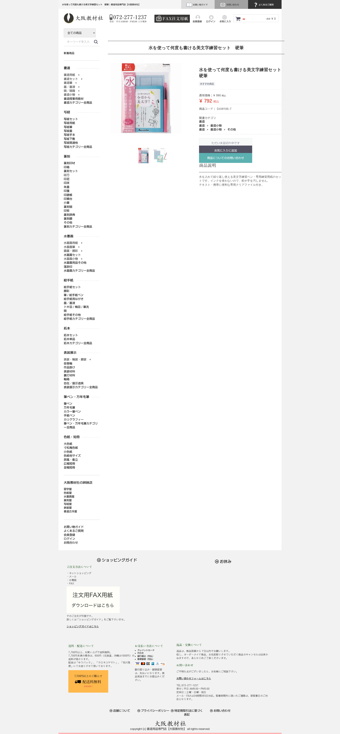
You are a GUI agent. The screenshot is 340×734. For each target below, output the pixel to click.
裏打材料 (69, 375)
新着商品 (69, 53)
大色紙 (68, 444)
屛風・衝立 (71, 459)
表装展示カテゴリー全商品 (81, 387)
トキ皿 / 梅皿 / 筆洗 (76, 307)
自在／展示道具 (74, 383)
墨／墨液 (69, 303)
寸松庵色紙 (71, 447)
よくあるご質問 (266, 5)
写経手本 (69, 135)
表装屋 (68, 507)
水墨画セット (72, 255)
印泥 (66, 179)
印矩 (66, 210)
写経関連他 (71, 143)
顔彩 (66, 291)
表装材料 (69, 371)
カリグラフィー (74, 419)
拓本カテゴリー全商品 (78, 343)
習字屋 (68, 489)
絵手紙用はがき (74, 299)
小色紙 (68, 451)
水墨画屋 (69, 496)
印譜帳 (68, 195)
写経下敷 (69, 139)
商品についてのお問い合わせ (225, 158)
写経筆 (68, 127)
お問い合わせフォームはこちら (193, 678)
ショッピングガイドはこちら (83, 626)
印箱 (66, 167)
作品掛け (69, 367)
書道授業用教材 (74, 98)
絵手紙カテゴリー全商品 (79, 318)
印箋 (66, 191)
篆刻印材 (69, 163)
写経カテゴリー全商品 (78, 147)
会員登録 (69, 535)
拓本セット (71, 335)
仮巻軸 (68, 363)
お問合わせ (71, 542)
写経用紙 (69, 123)
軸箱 (66, 379)
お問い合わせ (232, 5)
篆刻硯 (68, 207)
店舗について (121, 710)
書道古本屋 (70, 511)
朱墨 (66, 187)
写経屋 (68, 504)
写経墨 (68, 131)
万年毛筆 (69, 407)
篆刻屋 (68, 500)
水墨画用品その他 (75, 262)
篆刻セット (71, 171)
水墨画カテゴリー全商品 (79, 270)
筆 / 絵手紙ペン (73, 295)
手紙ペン (69, 415)
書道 (202, 121)
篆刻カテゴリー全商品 (78, 226)
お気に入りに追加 (225, 150)
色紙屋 (68, 493)
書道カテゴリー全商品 (78, 102)
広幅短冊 (69, 463)
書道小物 (216, 125)
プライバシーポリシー (154, 710)
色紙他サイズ (72, 455)
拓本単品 (69, 339)
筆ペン (68, 403)
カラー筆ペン (72, 411)
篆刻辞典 (69, 214)
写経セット (71, 119)
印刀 (66, 175)
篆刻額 (68, 218)
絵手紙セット (72, 287)
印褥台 (68, 199)
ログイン (69, 539)
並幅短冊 (69, 467)
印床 (66, 183)
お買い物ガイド (200, 5)
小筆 (66, 202)
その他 (231, 129)
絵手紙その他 (72, 315)
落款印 (68, 266)
